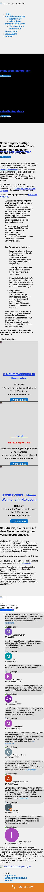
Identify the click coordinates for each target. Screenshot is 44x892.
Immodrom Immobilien (15, 70)
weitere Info (19, 399)
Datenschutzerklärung (16, 878)
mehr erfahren (5, 76)
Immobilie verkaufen (15, 24)
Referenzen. (25, 563)
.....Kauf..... (19, 436)
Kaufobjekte (15, 19)
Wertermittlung (16, 26)
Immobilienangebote (15, 16)
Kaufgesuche (11, 31)
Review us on (6, 610)
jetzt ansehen (5, 116)
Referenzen (15, 29)
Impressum (10, 875)
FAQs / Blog (11, 33)
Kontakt (9, 36)
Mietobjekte (15, 21)
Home (8, 14)
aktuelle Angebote (12, 111)
